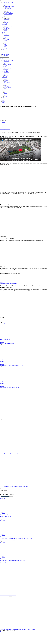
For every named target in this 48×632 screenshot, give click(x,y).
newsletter (11, 629)
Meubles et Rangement (7, 37)
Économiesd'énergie (5, 47)
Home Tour (6, 22)
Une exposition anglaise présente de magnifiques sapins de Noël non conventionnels (12, 560)
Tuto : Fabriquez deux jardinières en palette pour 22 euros (8, 283)
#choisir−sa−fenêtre (16, 387)
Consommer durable (7, 7)
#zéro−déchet (13, 540)
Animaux (5, 85)
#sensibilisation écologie (4, 365)
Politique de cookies (23, 629)
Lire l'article (2, 342)
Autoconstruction (6, 69)
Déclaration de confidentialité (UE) (31, 629)
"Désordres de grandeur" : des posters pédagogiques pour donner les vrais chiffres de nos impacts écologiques (16, 538)
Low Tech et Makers (7, 82)
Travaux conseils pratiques (8, 14)
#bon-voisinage (2, 323)
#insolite (1, 387)
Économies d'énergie (7, 4)
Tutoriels (3, 32)
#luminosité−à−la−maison (20, 365)
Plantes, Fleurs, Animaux (8, 20)
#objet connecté (2, 518)
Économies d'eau (6, 5)
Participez (8, 629)
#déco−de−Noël (2, 562)
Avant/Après (4, 66)
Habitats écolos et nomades (8, 26)
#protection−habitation (15, 518)
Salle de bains (4, 101)
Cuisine (5, 43)
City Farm (8, 209)
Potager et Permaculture (7, 8)
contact (19, 629)
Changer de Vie (4, 24)
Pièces (3, 90)
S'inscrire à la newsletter (5, 54)
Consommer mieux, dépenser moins (7, 2)
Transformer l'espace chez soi (8, 13)
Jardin (5, 46)
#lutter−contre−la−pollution (12, 365)
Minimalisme (6, 29)
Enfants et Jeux (6, 36)
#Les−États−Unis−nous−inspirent (8, 387)
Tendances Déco (6, 19)
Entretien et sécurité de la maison (9, 6)
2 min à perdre (5, 103)
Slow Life (5, 30)
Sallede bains (5, 45)
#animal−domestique (8, 518)
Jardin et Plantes (6, 35)
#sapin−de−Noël (7, 562)
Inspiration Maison (5, 16)
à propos (1, 629)
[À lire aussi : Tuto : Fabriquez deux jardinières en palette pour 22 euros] (3, 281)
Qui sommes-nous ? (5, 55)
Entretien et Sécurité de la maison (5, 339)
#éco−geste (9, 540)
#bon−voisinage (2, 129)
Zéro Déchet (6, 27)
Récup (5, 38)
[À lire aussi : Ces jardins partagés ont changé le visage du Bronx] (3, 201)
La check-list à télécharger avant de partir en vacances (8, 516)
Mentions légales (15, 629)
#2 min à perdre (7, 129)
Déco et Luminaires (7, 39)
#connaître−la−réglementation (4, 343)
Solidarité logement (7, 28)
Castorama (3, 49)
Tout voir (5, 15)
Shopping (5, 21)
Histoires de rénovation (7, 12)
